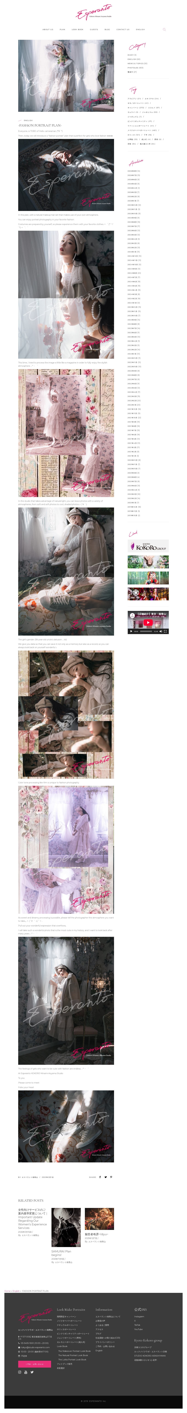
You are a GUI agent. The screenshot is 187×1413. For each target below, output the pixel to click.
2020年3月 (132, 494)
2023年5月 (132, 337)
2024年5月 (132, 286)
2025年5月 (132, 235)
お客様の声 (100, 1321)
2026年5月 (132, 184)
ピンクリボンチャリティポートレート (73, 1333)
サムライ (133, 112)
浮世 (132, 144)
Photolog (133, 68)
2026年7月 (132, 175)
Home (7, 1291)
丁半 (148, 135)
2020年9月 (132, 473)
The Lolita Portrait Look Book (72, 1359)
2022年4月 (132, 392)
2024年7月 (132, 277)
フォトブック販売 (64, 1364)
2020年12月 (133, 460)
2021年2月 (132, 452)
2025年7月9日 (57, 1259)
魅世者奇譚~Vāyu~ (96, 1234)
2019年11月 (132, 511)
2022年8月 (132, 375)
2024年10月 (133, 265)
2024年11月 (133, 260)
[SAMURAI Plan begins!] (66, 1227)
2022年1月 (132, 405)
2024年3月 (132, 294)
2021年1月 (132, 456)
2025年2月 (132, 248)
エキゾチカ (152, 99)
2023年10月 (133, 316)
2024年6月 (132, 282)
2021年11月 (132, 413)
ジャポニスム (150, 112)
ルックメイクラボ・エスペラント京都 (150, 1351)
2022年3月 (132, 396)
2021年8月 (132, 426)
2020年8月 (132, 477)
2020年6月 (132, 486)
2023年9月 (132, 320)
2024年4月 (132, 290)
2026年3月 (132, 192)
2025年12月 (133, 205)
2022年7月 (132, 379)
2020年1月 (132, 503)
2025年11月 (133, 209)
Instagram (139, 1316)
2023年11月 (133, 311)
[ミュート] (160, 631)
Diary (131, 55)
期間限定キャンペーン (66, 1316)
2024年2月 (132, 299)
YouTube (138, 1329)
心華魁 (133, 139)
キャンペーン (136, 108)
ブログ (98, 1333)
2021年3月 (132, 447)
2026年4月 (132, 188)
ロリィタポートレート (66, 1329)
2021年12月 (133, 409)
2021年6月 (132, 435)
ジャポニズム (135, 117)
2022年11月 (133, 362)
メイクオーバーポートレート (142, 130)
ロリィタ (134, 135)
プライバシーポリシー (105, 1342)
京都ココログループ (143, 1347)
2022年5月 (132, 388)
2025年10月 (133, 214)
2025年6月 (132, 231)
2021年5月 (132, 439)
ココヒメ (154, 108)
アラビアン (134, 99)
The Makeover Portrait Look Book (74, 1351)
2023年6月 (132, 333)
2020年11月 (133, 464)
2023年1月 (132, 354)
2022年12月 (133, 358)
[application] (148, 622)
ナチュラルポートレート (67, 1325)
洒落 (158, 139)
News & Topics (136, 63)
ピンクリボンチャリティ (140, 121)
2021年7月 (132, 430)
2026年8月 (132, 171)
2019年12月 (133, 507)
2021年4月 (132, 443)
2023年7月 (132, 328)
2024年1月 (132, 303)
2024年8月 (132, 273)
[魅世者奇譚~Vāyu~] (99, 1219)
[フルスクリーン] (165, 631)
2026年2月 (132, 197)
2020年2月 (132, 498)
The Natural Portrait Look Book (73, 1355)
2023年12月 (133, 307)
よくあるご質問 (102, 1325)
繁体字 (130, 72)
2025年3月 (132, 243)
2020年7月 (132, 481)
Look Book (62, 1346)
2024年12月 (133, 256)
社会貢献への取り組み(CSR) (108, 1338)
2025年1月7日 (91, 1238)
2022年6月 (132, 384)
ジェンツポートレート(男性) (69, 1338)
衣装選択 (61, 1368)
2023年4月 (132, 341)
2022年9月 (132, 371)
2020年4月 (132, 490)
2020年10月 (133, 469)
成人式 (146, 139)
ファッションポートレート (141, 126)
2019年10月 (133, 515)
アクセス (99, 1329)
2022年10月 (133, 367)
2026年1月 (132, 201)
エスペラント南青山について (108, 1316)
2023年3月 (132, 345)
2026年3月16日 (25, 1232)
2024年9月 (132, 269)
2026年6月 (132, 179)
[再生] (131, 631)
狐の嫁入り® (147, 144)
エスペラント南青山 (30, 1177)
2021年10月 (133, 418)
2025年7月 (132, 226)
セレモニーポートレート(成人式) (71, 1342)
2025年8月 (132, 222)
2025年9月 (132, 218)
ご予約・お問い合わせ (105, 1346)
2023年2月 (132, 350)
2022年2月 (132, 401)
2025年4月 (132, 239)
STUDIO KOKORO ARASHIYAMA (150, 1356)
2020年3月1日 (48, 1177)
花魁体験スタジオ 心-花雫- (145, 1360)
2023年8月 (132, 324)
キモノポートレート (138, 103)
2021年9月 (132, 422)
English (28, 120)
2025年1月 (132, 252)
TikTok (137, 1325)
